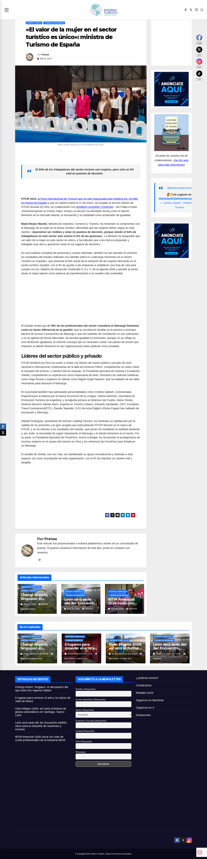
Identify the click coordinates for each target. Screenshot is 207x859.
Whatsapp (80, 752)
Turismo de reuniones (54, 23)
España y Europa (34, 23)
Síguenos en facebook (150, 700)
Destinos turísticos (75, 636)
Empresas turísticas (31, 587)
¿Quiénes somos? (147, 677)
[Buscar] (201, 9)
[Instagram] (196, 9)
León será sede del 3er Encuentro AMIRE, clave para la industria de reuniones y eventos (41, 726)
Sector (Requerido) (85, 710)
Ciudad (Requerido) (85, 731)
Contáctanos (144, 685)
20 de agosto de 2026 (125, 654)
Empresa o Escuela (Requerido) (91, 720)
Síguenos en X (145, 707)
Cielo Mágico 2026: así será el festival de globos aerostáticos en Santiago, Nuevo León (40, 712)
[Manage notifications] (199, 852)
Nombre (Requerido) (85, 689)
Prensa (45, 54)
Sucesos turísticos (74, 591)
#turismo (164, 198)
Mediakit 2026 (144, 692)
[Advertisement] (80, 301)
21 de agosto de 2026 (36, 654)
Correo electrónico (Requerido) (90, 699)
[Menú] (7, 9)
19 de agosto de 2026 (168, 654)
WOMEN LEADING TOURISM (94, 206)
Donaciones (143, 715)
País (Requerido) (84, 741)
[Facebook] (185, 9)
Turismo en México (74, 640)
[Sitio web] (39, 559)
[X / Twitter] (190, 9)
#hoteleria (176, 198)
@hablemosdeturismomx (181, 187)
